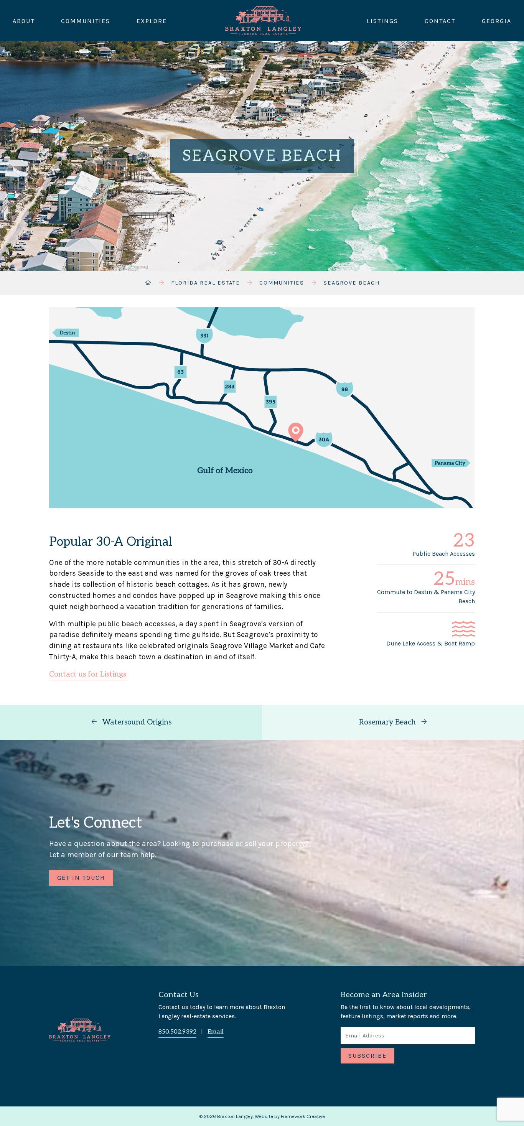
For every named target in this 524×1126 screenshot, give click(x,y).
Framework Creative (303, 1116)
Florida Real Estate (205, 283)
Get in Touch (81, 877)
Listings (382, 20)
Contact (440, 20)
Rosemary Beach (388, 722)
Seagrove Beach (351, 283)
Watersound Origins (136, 722)
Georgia (496, 20)
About (24, 20)
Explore (152, 20)
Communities (85, 20)
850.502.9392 (177, 1031)
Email (216, 1031)
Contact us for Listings (87, 674)
